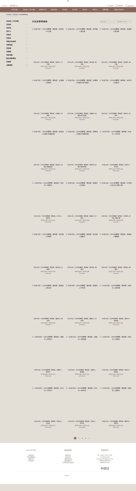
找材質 (74, 9)
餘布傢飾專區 (11, 58)
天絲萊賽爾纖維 (23, 14)
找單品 (94, 9)
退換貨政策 (68, 459)
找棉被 (8, 51)
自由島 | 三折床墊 (29, 9)
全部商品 (8, 14)
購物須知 (68, 455)
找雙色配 (105, 9)
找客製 (8, 61)
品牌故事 (31, 455)
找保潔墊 (9, 55)
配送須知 (68, 457)
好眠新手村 (43, 9)
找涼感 (64, 9)
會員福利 (31, 461)
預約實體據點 (31, 457)
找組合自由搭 (118, 9)
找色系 (84, 9)
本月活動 (14, 9)
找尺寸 (8, 31)
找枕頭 (8, 48)
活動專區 (9, 65)
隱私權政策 (68, 461)
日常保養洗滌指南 (68, 462)
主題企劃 (54, 9)
